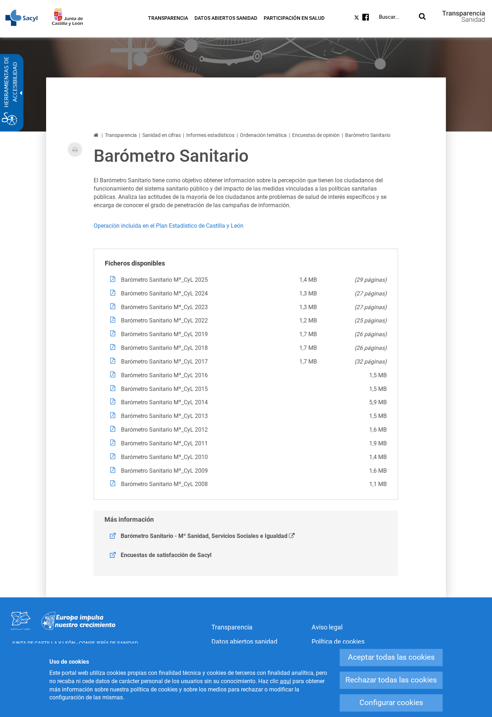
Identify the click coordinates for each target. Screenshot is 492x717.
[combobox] (397, 17)
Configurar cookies (391, 702)
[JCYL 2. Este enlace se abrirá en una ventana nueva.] (71, 17)
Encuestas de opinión (316, 135)
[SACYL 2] (25, 18)
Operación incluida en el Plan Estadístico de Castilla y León (168, 225)
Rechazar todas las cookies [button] (391, 680)
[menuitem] (168, 18)
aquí (285, 681)
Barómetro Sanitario (367, 135)
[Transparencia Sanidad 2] (463, 16)
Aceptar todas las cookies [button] (391, 657)
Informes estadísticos (210, 135)
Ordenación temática (263, 135)
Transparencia (121, 135)
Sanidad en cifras (161, 135)
